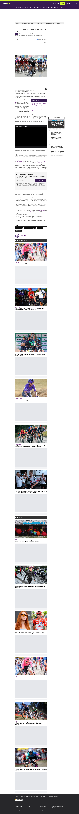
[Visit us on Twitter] (53, 3)
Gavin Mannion (25, 95)
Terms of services (28, 183)
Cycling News (21, 33)
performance (22, 120)
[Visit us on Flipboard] (58, 3)
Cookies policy (54, 804)
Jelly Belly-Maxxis (20, 161)
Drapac (29, 93)
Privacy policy (42, 804)
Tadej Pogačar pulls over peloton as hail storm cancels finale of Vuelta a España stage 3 (57, 139)
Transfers (58, 23)
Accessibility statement (19, 806)
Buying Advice (49, 7)
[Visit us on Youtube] (57, 3)
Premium (39, 7)
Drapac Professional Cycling (30, 228)
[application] (31, 136)
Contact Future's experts (31, 804)
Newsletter (45, 39)
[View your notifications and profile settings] (72, 3)
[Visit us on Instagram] (55, 3)
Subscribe (62, 3)
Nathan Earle (17, 95)
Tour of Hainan (42, 210)
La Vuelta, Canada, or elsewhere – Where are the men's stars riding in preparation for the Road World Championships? (57, 153)
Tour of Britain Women (49, 23)
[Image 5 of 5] (45, 66)
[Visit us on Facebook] (51, 3)
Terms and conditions (19, 804)
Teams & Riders (22, 26)
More (61, 7)
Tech (43, 7)
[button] (76, 3)
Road (16, 228)
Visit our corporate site (53, 796)
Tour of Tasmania (33, 211)
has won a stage (33, 213)
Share (17, 39)
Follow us (39, 39)
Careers (28, 806)
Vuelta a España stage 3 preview (27, 23)
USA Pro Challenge (41, 162)
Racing (24, 7)
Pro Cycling (16, 26)
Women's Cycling (31, 7)
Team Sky (21, 228)
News (19, 7)
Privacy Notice (18, 184)
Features (56, 7)
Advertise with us (43, 806)
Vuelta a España (39, 23)
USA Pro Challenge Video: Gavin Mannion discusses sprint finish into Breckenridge (38, 107)
